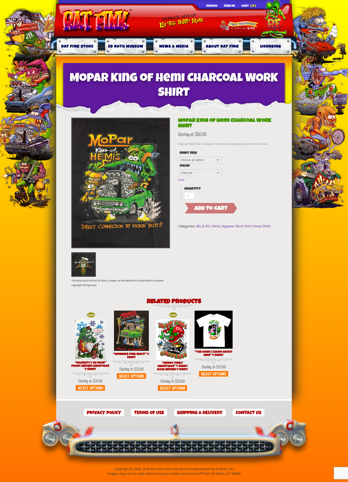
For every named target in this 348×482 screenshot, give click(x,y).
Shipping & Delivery (200, 412)
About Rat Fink (222, 46)
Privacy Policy (104, 412)
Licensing (270, 46)
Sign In (229, 6)
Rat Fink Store (77, 46)
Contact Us (248, 412)
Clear (181, 179)
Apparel (228, 226)
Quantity (192, 188)
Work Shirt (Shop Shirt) (252, 226)
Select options (90, 387)
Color (185, 165)
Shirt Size (188, 152)
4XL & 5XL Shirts (208, 226)
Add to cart (211, 208)
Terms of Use (149, 412)
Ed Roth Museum (125, 46)
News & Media (174, 46)
